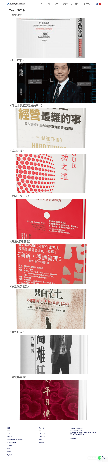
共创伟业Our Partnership (67, 3)
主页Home (41, 3)
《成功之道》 (17, 150)
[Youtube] (100, 4)
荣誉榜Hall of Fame (78, 3)
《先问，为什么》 (19, 196)
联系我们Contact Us (87, 3)
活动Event (57, 3)
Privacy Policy (74, 438)
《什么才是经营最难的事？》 (26, 105)
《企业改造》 (17, 15)
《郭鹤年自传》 (18, 377)
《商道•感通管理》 (20, 241)
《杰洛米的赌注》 (19, 286)
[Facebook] (97, 4)
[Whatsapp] (99, 458)
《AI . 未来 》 (17, 60)
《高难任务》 (17, 331)
